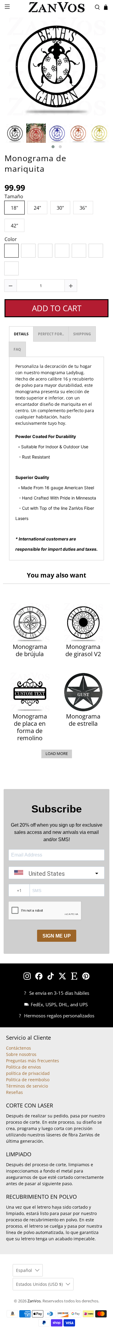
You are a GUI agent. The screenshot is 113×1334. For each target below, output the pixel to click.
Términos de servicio (27, 1086)
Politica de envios (23, 1067)
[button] (53, 147)
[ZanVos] (56, 7)
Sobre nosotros (21, 1054)
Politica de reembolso (27, 1079)
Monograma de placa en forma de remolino (30, 727)
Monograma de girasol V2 (83, 650)
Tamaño (14, 197)
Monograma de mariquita (35, 163)
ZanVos (34, 1301)
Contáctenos (18, 1048)
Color (11, 239)
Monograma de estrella (83, 720)
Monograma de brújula (30, 650)
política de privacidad (28, 1073)
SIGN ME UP (56, 935)
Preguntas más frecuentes (32, 1060)
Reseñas (14, 1092)
